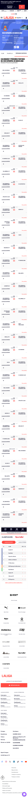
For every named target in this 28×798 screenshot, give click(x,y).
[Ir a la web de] (19, 537)
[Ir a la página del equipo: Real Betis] (6, 553)
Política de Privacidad (7, 788)
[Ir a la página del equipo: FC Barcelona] (6, 563)
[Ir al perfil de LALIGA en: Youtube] (26, 761)
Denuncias (14, 767)
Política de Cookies (6, 790)
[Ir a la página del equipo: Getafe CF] (6, 573)
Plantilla (10, 53)
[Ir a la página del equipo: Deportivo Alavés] (6, 556)
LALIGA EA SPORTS (9, 542)
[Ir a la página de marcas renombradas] (6, 778)
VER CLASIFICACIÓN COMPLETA (13, 582)
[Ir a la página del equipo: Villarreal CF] (6, 576)
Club (2, 53)
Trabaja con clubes (16, 776)
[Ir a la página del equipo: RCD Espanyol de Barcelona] (6, 566)
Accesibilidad (5, 783)
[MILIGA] (25, 17)
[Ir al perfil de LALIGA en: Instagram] (6, 761)
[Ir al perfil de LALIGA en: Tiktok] (18, 761)
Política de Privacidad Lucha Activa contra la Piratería (14, 792)
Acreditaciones (15, 772)
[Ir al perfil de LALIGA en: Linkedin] (14, 761)
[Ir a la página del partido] (3, 76)
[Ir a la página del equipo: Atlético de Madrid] (6, 560)
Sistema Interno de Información (9, 781)
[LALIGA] (9, 17)
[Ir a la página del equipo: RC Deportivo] (6, 579)
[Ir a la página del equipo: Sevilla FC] (6, 550)
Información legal (6, 785)
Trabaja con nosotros (16, 774)
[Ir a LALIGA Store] (14, 14)
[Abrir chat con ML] (24, 794)
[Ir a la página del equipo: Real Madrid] (6, 569)
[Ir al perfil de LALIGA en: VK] (22, 761)
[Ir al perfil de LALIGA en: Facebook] (2, 761)
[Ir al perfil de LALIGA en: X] (15, 47)
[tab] (9, 542)
